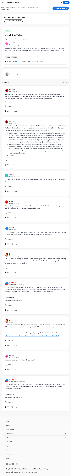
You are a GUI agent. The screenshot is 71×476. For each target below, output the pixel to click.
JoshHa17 (11, 282)
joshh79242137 (13, 254)
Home (2, 7)
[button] (61, 8)
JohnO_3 (11, 201)
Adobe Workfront (21, 7)
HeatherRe (12, 89)
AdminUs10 (12, 43)
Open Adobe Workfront (14, 21)
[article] (35, 101)
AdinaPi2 (11, 174)
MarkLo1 (11, 355)
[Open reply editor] (35, 74)
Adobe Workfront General (32, 7)
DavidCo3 (12, 121)
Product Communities (11, 7)
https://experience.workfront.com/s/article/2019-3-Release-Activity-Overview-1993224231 (32, 336)
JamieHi (11, 227)
